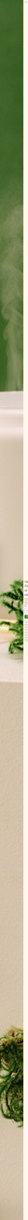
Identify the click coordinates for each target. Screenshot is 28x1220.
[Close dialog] (26, 2)
